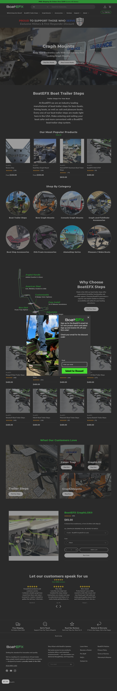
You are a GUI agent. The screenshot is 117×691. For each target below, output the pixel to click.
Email (63, 360)
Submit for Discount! (74, 370)
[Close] (88, 317)
